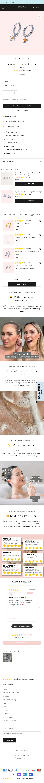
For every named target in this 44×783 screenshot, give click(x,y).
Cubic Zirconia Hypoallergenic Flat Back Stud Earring (28, 174)
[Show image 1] (19, 58)
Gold (5, 86)
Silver (13, 86)
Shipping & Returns (8, 161)
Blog (4, 707)
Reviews (5, 710)
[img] (13, 590)
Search (5, 689)
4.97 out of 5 (27, 635)
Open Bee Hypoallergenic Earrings (28, 192)
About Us (6, 696)
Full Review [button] (12, 618)
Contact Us (6, 714)
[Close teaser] (36, 402)
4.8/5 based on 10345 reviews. (23, 679)
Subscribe (9, 740)
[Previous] (15, 58)
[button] (18, 70)
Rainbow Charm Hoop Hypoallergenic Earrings (24, 267)
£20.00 (18, 197)
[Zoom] (39, 16)
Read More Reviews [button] (22, 626)
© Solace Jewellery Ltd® (22, 755)
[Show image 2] (22, 58)
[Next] (28, 58)
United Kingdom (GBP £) (21, 751)
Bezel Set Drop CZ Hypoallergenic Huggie (28, 253)
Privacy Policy (7, 717)
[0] (37, 8)
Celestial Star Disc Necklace (26, 237)
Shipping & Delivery (9, 700)
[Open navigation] (3, 8)
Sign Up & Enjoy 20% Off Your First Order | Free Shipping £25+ (22, 2)
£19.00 (18, 180)
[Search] (34, 8)
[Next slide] (39, 606)
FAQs (4, 703)
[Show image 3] (24, 58)
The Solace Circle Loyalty (11, 693)
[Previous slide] (4, 606)
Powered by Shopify (22, 758)
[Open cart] (41, 8)
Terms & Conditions (9, 721)
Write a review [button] (22, 643)
